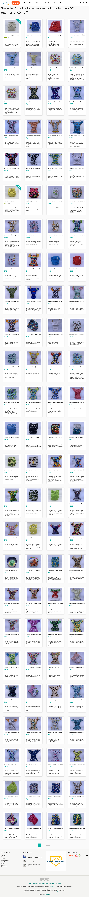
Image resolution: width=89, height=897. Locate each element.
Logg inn (3, 865)
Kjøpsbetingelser (37, 883)
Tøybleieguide (4, 862)
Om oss (3, 858)
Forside (3, 855)
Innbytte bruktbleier (5, 860)
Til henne (38, 2)
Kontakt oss (4, 867)
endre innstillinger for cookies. (58, 891)
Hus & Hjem (29, 2)
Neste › (48, 845)
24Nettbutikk (47, 894)
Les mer (49, 891)
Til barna (62, 2)
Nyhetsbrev (58, 883)
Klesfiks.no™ (46, 2)
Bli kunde (3, 857)
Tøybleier (55, 2)
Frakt (30, 883)
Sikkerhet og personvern (48, 883)
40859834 (51, 886)
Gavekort (3, 863)
